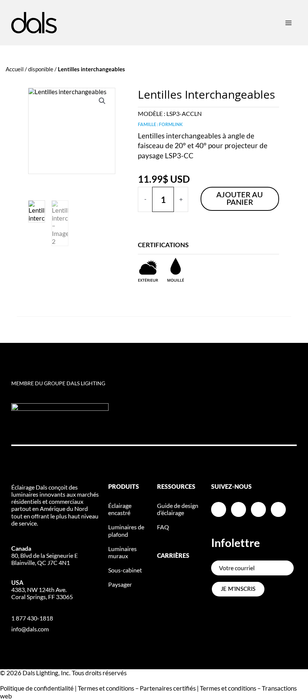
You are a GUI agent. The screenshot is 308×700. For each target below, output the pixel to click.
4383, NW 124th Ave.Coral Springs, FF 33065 (42, 589)
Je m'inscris (238, 589)
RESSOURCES (176, 487)
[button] (102, 101)
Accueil (15, 69)
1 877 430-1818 (32, 618)
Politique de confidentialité (37, 688)
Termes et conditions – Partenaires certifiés (137, 688)
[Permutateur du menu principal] (288, 22)
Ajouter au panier (239, 198)
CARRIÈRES (173, 556)
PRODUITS (123, 487)
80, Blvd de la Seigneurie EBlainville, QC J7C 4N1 (44, 555)
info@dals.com (30, 628)
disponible (40, 69)
